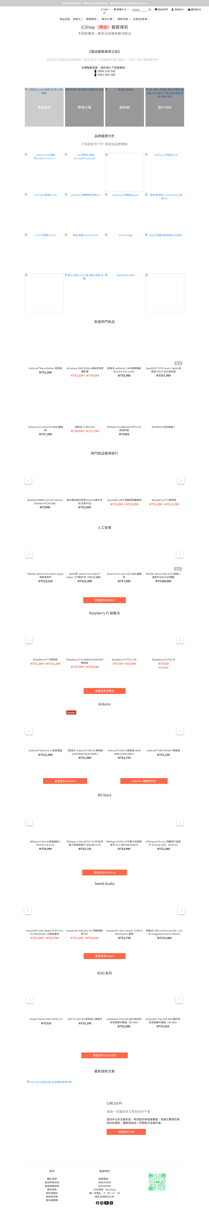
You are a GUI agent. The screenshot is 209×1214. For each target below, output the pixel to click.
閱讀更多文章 (126, 1132)
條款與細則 (52, 1193)
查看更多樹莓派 (104, 691)
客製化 (77, 19)
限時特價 (122, 19)
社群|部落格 (140, 19)
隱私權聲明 (52, 1200)
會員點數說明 (52, 1186)
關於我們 (52, 1178)
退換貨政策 (52, 1196)
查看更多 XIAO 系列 (104, 1055)
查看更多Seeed (104, 956)
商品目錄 (65, 19)
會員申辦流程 (52, 1182)
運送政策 (52, 1189)
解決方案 (107, 19)
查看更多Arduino (65, 781)
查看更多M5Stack (104, 872)
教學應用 (91, 19)
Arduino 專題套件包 (144, 781)
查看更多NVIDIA (104, 600)
